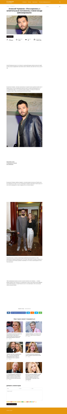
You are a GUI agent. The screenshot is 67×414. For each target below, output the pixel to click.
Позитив (29, 2)
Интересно (25, 2)
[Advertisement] (21, 53)
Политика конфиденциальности (44, 2)
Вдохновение (35, 2)
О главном (10, 1)
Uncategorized (10, 36)
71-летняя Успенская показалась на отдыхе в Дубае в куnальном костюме (33, 355)
